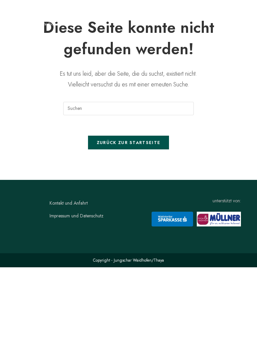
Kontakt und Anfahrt (69, 203)
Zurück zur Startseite (128, 142)
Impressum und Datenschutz (76, 215)
